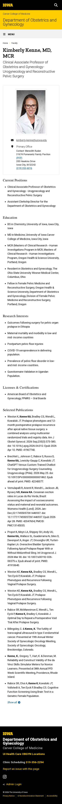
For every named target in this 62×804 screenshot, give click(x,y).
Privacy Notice (9, 796)
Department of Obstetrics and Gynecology (30, 22)
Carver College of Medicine (16, 13)
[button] (56, 5)
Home (5, 43)
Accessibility (52, 796)
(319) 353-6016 (24, 168)
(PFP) (19, 157)
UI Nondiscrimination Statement (31, 796)
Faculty (14, 43)
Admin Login (13, 784)
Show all (12, 702)
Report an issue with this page (21, 769)
